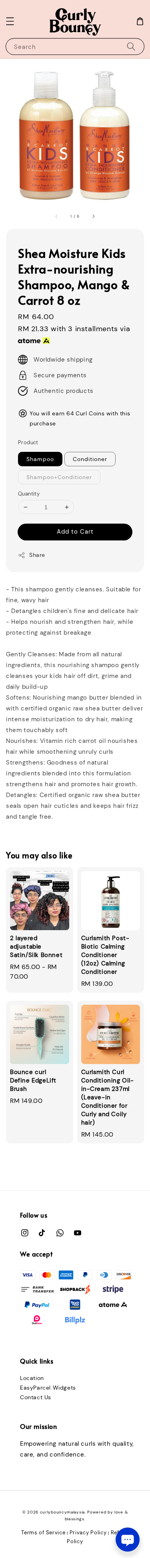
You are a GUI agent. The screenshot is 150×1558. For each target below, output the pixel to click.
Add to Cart (75, 532)
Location (32, 1378)
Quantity (29, 493)
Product (28, 442)
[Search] (131, 46)
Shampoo (40, 459)
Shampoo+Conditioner (59, 477)
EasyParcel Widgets (48, 1387)
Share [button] (37, 554)
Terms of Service (43, 1532)
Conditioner (90, 459)
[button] (10, 21)
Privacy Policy (88, 1532)
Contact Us (35, 1397)
